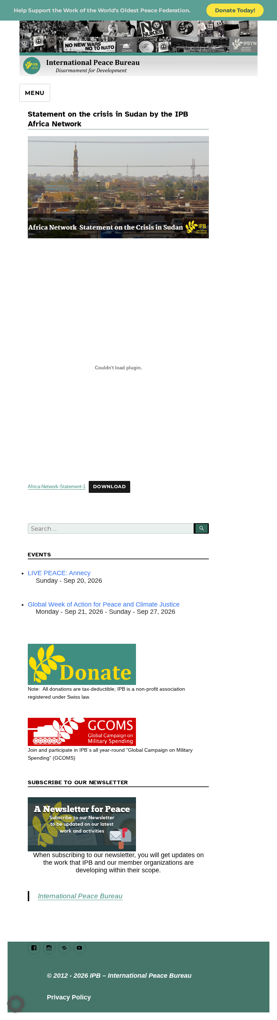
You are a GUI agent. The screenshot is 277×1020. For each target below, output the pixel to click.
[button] (16, 1004)
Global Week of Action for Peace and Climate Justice (104, 604)
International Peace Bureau (80, 896)
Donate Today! (235, 10)
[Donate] (118, 664)
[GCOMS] (118, 732)
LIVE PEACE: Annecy (59, 573)
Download (109, 486)
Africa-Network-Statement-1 (56, 486)
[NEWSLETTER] (118, 824)
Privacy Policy (69, 997)
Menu (35, 93)
